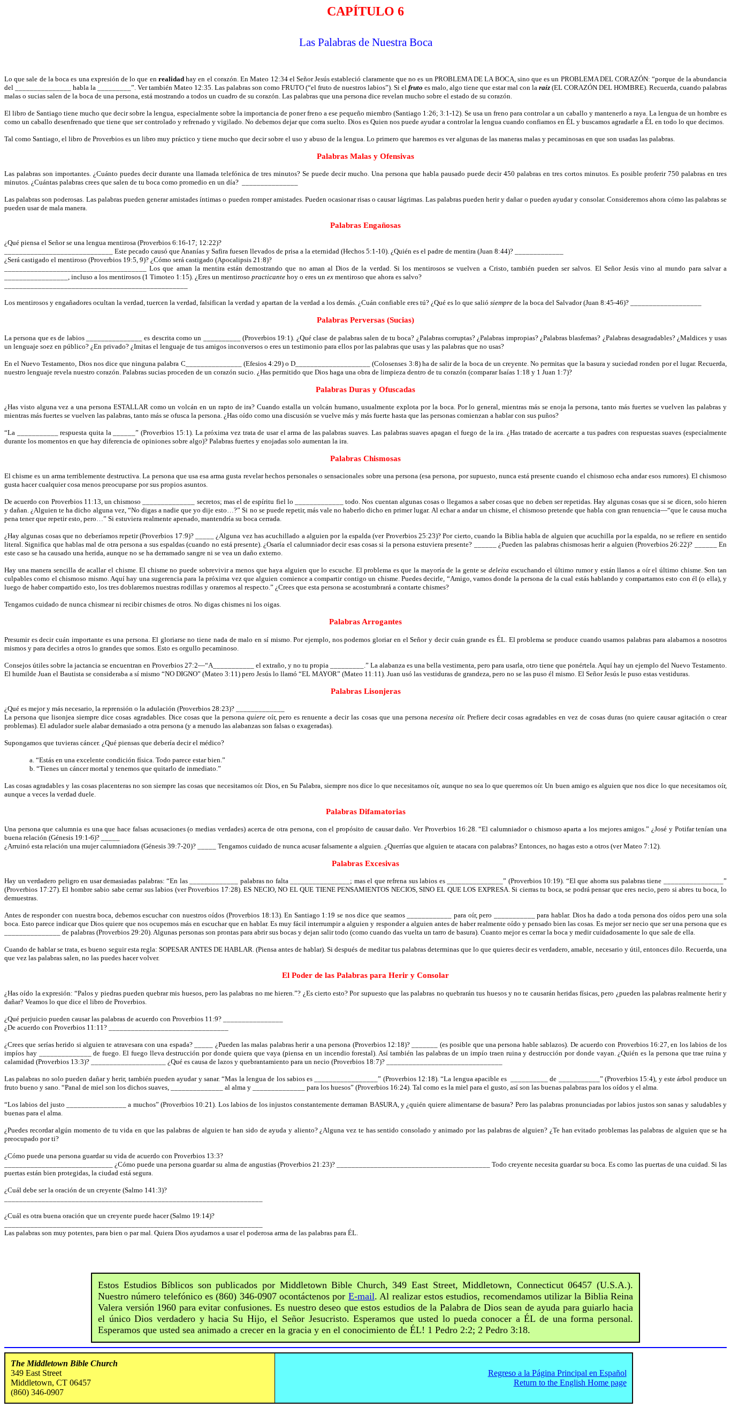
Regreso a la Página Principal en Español (557, 1373)
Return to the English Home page (570, 1382)
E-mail (361, 1296)
